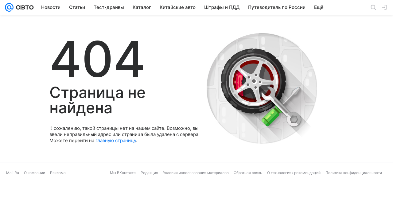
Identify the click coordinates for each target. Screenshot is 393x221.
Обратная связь (248, 172)
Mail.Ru (12, 172)
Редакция (149, 172)
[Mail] (9, 7)
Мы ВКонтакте (123, 172)
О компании (34, 172)
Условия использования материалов (196, 172)
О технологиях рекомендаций (294, 172)
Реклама (58, 172)
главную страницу (115, 140)
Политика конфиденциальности (353, 172)
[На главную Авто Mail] (24, 7)
